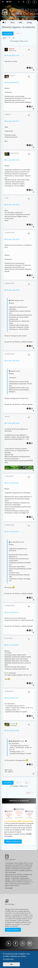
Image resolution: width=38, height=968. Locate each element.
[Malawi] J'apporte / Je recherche (18, 27)
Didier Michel (14, 153)
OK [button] (11, 964)
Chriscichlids (9, 638)
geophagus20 (9, 691)
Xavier (7, 198)
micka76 (11, 49)
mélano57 (8, 114)
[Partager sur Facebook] (27, 68)
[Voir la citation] (26, 741)
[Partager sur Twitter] (30, 68)
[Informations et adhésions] (19, 813)
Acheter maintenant (13, 929)
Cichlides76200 (9, 232)
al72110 (13, 724)
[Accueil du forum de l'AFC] (19, 16)
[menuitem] (9, 1)
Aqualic (12, 76)
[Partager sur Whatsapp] (32, 68)
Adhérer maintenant (13, 841)
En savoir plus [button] (8, 959)
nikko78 (7, 416)
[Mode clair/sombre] (19, 1)
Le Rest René (9, 476)
